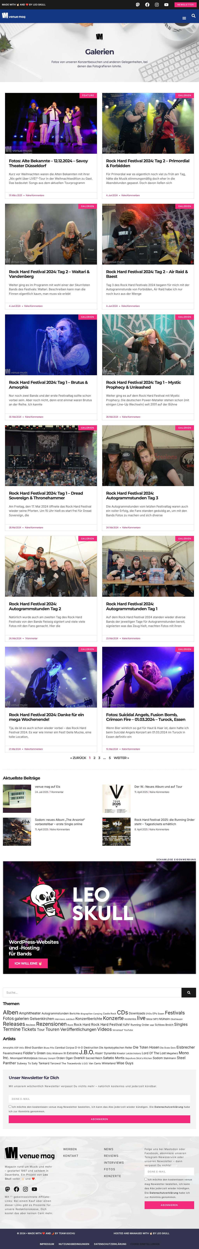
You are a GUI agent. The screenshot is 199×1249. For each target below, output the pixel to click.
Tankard (43, 1063)
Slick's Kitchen (144, 1058)
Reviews (30, 1024)
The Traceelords (71, 1063)
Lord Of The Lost (154, 1053)
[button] (193, 15)
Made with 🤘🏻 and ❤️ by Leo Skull (24, 4)
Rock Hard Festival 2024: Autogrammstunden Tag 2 (35, 606)
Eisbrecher (185, 1047)
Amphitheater (30, 1013)
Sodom (158, 1058)
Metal (149, 1019)
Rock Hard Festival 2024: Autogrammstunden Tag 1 (131, 606)
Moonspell (16, 1058)
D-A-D (79, 1047)
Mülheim (164, 1018)
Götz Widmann (54, 1053)
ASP (16, 1047)
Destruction (91, 1047)
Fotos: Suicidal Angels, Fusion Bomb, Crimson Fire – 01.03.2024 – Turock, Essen (145, 717)
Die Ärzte (165, 1047)
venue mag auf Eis (47, 786)
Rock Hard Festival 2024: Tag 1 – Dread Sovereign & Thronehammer (46, 495)
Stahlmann (170, 1058)
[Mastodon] (138, 4)
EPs (155, 1013)
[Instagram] (157, 4)
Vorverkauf (118, 1030)
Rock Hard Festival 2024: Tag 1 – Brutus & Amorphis (48, 385)
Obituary (42, 1058)
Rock (70, 1024)
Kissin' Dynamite (105, 1053)
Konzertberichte (88, 1018)
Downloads (137, 1013)
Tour (41, 1029)
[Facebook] (147, 4)
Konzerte (113, 1018)
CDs (122, 1012)
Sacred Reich (94, 1058)
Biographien (87, 1013)
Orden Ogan (64, 1058)
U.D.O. (85, 1063)
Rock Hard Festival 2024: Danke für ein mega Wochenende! (46, 717)
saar (152, 1025)
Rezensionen (51, 1024)
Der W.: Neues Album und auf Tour (158, 786)
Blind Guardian (34, 1047)
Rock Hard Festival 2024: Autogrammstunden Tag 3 (132, 495)
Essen (161, 1013)
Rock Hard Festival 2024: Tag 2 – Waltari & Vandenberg (49, 274)
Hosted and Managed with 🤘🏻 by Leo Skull (141, 1233)
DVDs (149, 1013)
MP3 (155, 1019)
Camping (97, 1013)
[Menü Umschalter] (184, 18)
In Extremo (71, 1053)
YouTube (128, 1030)
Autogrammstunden (55, 1013)
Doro (173, 1047)
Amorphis (8, 1047)
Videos (104, 1029)
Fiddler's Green (34, 1053)
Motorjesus (31, 1058)
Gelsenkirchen (42, 1018)
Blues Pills (49, 1047)
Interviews (60, 1019)
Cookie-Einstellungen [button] (144, 1244)
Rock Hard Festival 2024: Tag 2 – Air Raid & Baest (147, 274)
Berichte (75, 1013)
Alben (10, 1012)
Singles (181, 1024)
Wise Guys (124, 1063)
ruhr (126, 1024)
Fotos (8, 1018)
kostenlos (130, 1018)
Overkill (79, 1058)
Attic (21, 1047)
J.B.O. (86, 1052)
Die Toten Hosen (146, 1047)
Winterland (109, 1063)
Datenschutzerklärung (168, 1106)
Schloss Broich (164, 1024)
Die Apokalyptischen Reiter (115, 1047)
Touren (52, 1029)
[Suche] (189, 992)
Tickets (28, 1029)
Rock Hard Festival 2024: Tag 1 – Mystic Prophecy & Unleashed (143, 385)
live (141, 1018)
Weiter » (121, 758)
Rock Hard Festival (106, 1024)
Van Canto (95, 1063)
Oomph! (52, 1058)
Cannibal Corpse (64, 1047)
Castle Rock (109, 1013)
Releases (14, 1024)
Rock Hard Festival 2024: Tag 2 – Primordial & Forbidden (147, 163)
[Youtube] (166, 4)
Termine (12, 1029)
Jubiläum (70, 1019)
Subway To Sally (27, 1063)
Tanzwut (55, 1063)
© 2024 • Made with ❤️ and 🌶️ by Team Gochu (46, 1233)
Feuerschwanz (12, 1053)
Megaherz (172, 1053)
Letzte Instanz (133, 1053)
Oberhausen (176, 1019)
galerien (22, 1018)
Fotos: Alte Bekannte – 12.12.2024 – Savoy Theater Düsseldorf (48, 163)
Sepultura (130, 1058)
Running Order (140, 1024)
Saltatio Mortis (114, 1058)
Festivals (175, 1013)
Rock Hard (82, 1024)
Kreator (121, 1053)
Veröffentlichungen (78, 1029)
